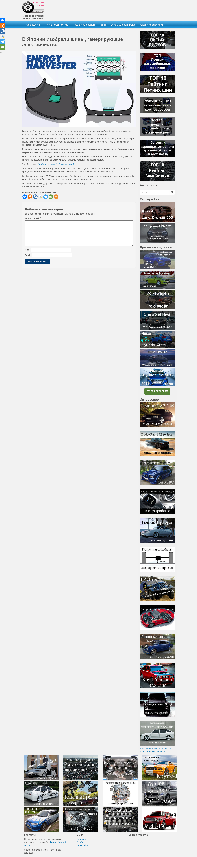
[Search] (172, 192)
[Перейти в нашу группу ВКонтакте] (157, 391)
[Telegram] (45, 196)
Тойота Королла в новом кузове (155, 748)
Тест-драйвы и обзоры (57, 24)
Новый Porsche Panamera (153, 751)
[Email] (51, 196)
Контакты (81, 839)
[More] (56, 196)
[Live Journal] (40, 196)
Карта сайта (82, 845)
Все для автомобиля (84, 24)
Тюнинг (103, 24)
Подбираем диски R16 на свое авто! (56, 164)
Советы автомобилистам (123, 24)
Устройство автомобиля (151, 24)
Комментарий (33, 218)
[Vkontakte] (24, 196)
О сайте (80, 842)
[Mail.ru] (35, 196)
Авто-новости (33, 24)
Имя (28, 249)
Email (28, 255)
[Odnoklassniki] (30, 196)
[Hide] (1, 52)
